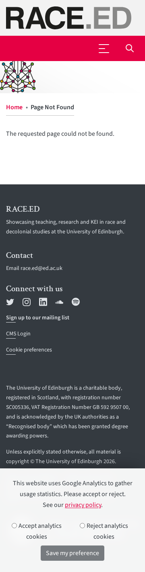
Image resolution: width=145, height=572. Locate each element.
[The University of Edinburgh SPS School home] (72, 17)
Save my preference (72, 553)
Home (14, 107)
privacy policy (83, 504)
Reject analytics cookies (106, 531)
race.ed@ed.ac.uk (41, 268)
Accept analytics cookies (39, 531)
